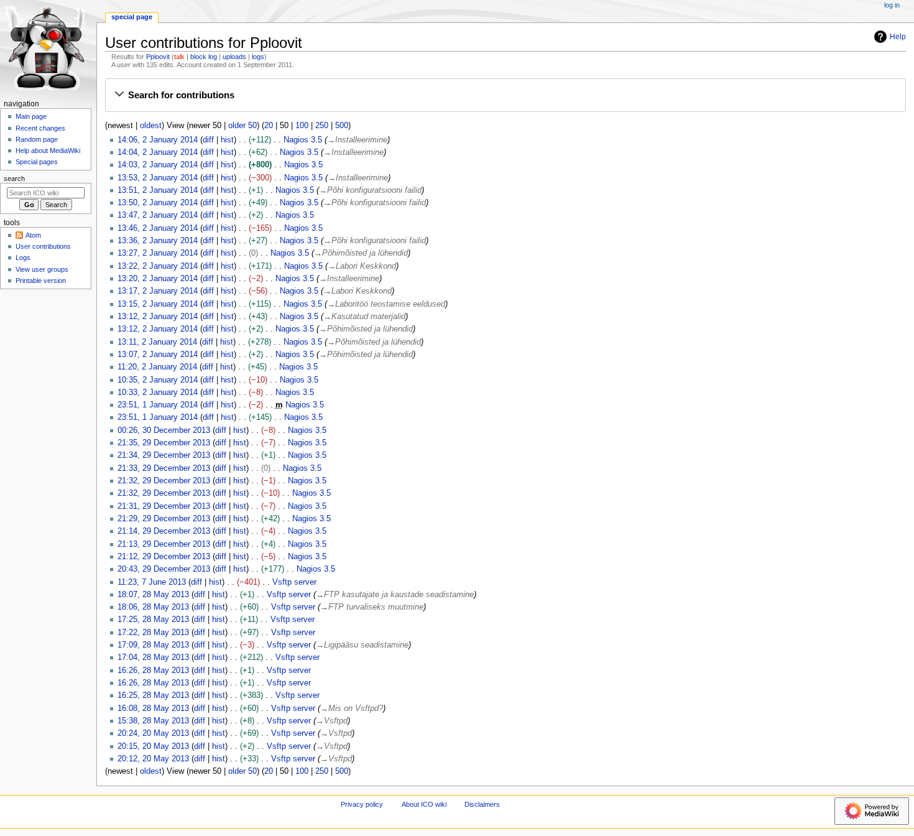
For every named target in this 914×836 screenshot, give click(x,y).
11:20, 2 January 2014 (157, 367)
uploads (234, 56)
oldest (151, 125)
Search (14, 178)
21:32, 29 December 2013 (164, 480)
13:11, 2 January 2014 (157, 342)
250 (321, 125)
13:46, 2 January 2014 (158, 228)
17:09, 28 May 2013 (153, 645)
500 (341, 125)
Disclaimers (482, 804)
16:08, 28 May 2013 (153, 708)
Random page (37, 139)
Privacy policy (362, 804)
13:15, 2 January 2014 (158, 304)
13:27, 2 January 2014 (158, 253)
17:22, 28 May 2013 (153, 632)
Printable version (41, 280)
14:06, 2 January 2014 (158, 140)
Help (898, 36)
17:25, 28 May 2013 (153, 619)
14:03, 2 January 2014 (158, 164)
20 (268, 125)
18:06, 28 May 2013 (153, 607)
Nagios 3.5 (303, 140)
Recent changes (40, 128)
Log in (892, 5)
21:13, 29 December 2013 (164, 544)
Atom (33, 235)
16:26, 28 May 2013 (153, 670)
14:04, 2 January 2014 (158, 152)
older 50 (242, 125)
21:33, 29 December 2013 (164, 468)
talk (179, 56)
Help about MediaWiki (48, 150)
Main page (31, 116)
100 (301, 125)
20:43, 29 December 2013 (164, 569)
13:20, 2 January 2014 (158, 278)
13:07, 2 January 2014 (158, 354)
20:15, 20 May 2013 (153, 746)
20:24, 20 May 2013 (153, 733)
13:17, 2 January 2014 (158, 291)
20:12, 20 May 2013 (153, 759)
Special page (131, 17)
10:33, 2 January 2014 (158, 392)
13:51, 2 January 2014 (158, 190)
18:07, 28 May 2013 (153, 594)
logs (258, 56)
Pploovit (158, 56)
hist (227, 140)
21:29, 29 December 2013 (164, 518)
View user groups (42, 269)
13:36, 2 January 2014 (158, 240)
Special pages (37, 161)
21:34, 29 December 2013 (164, 455)
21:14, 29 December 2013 (164, 531)
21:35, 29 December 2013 (164, 443)
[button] (505, 95)
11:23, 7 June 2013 (152, 582)
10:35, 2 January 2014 (158, 380)
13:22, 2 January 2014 (158, 266)
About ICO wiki (424, 804)
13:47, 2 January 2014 (158, 215)
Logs (23, 257)
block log (203, 56)
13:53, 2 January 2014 (158, 178)
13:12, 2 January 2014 (158, 316)
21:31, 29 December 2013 (164, 506)
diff (208, 140)
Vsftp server (294, 582)
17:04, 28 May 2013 (153, 657)
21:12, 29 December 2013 (164, 556)
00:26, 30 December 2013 (164, 430)
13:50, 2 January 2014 (158, 202)
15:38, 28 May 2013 (153, 721)
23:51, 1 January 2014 (158, 405)
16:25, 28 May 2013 (153, 695)
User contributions (43, 246)
